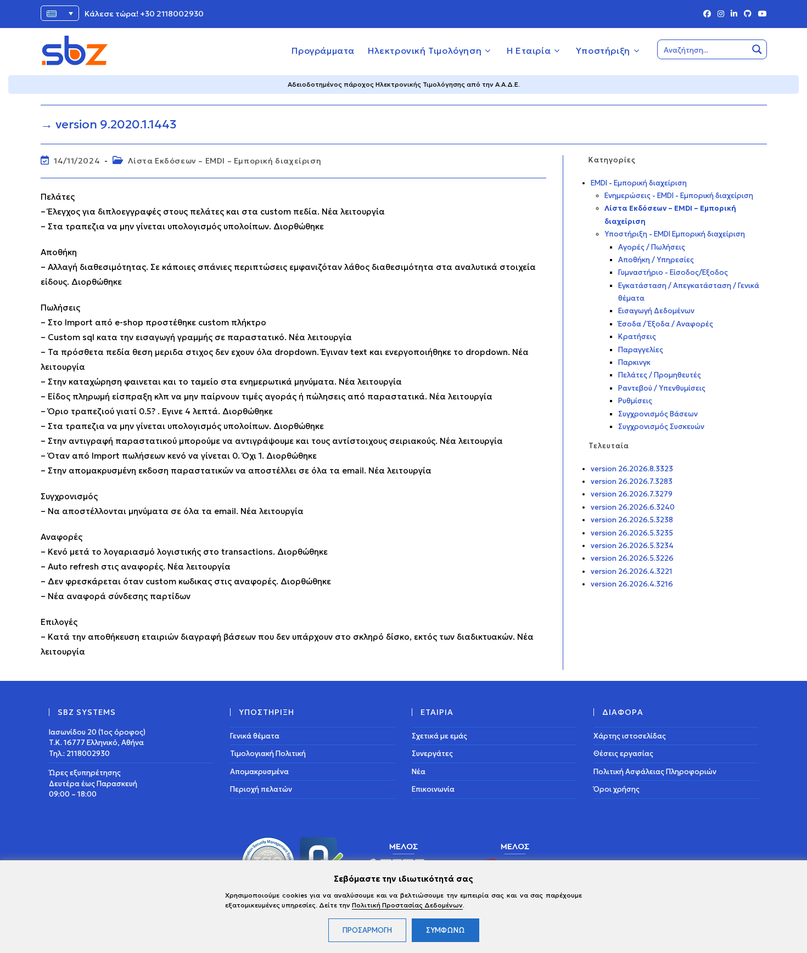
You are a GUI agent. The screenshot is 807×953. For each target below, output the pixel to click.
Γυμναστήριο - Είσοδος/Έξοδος (673, 272)
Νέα (418, 771)
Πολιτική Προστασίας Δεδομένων (407, 905)
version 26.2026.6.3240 (633, 507)
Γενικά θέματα (254, 736)
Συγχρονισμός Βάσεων (658, 414)
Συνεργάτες (432, 753)
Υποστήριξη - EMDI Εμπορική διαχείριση (674, 234)
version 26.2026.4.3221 (631, 571)
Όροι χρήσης (616, 789)
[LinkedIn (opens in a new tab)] (734, 14)
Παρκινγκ (634, 362)
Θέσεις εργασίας (623, 753)
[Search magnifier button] (757, 49)
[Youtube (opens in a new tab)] (761, 14)
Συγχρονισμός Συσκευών (661, 426)
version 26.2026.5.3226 (632, 558)
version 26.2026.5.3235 (632, 533)
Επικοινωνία (433, 789)
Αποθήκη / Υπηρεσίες (656, 259)
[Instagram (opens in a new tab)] (720, 14)
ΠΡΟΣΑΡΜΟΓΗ (367, 930)
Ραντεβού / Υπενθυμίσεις (661, 388)
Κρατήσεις (637, 336)
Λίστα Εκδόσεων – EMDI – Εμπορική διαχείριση (224, 161)
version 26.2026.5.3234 (632, 545)
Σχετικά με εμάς (439, 736)
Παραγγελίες (640, 349)
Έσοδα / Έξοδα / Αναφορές (665, 324)
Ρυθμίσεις (635, 400)
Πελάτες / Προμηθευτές (659, 375)
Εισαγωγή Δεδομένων (656, 310)
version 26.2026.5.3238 (632, 520)
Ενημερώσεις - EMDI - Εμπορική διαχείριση (678, 195)
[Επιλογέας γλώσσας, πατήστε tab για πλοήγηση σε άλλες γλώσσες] (60, 13)
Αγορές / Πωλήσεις (651, 247)
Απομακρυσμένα (259, 771)
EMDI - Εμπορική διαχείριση (639, 183)
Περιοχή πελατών (261, 789)
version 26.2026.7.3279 (631, 494)
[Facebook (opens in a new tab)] (707, 14)
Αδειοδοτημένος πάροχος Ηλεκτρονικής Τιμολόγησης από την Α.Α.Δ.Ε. (404, 84)
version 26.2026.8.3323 (632, 468)
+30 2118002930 (172, 14)
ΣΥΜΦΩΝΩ (445, 930)
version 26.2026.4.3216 (632, 584)
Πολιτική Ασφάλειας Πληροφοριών (654, 771)
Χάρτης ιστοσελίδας (629, 736)
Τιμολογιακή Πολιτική (268, 753)
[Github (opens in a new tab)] (748, 14)
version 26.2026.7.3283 (631, 481)
